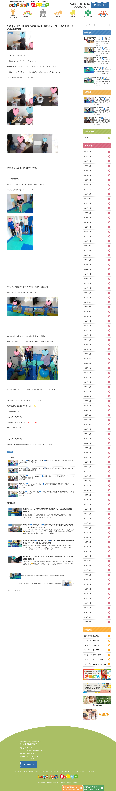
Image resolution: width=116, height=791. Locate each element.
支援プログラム (33, 771)
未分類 (10, 451)
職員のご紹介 (54, 771)
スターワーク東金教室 (91, 650)
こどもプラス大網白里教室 (93, 641)
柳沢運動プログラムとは (21, 771)
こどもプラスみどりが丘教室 (93, 659)
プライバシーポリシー (81, 771)
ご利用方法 (41, 771)
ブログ (47, 771)
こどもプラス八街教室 (91, 645)
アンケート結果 (64, 771)
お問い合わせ (101, 5)
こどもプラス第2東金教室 (92, 655)
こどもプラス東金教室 (91, 636)
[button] (109, 25)
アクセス (71, 771)
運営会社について (93, 771)
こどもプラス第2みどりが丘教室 (95, 664)
